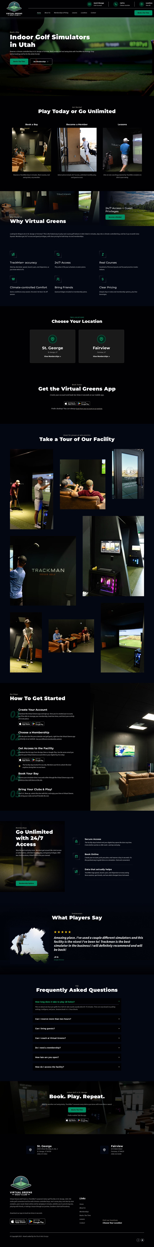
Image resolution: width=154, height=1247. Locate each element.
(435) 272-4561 (42, 1154)
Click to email (98, 5)
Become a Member (115, 217)
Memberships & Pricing (61, 13)
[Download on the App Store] (70, 403)
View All (148, 5)
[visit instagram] (142, 1240)
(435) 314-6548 (116, 1154)
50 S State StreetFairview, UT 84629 (117, 1150)
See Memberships (39, 61)
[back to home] (14, 8)
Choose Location (125, 5)
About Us (47, 13)
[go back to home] (21, 1186)
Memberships (84, 1212)
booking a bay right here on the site (30, 780)
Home (39, 13)
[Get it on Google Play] (83, 403)
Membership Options (26, 883)
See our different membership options (49, 739)
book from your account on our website (89, 409)
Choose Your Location (112, 1222)
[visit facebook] (138, 1240)
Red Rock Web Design (41, 1236)
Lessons (74, 13)
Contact (93, 13)
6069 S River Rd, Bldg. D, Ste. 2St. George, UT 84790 (47, 1150)
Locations (84, 13)
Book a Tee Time (143, 13)
